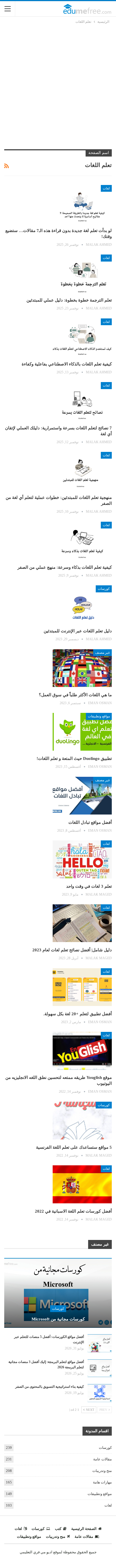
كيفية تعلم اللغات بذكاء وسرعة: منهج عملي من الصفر (64, 567)
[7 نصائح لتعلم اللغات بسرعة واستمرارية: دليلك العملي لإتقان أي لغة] (82, 401)
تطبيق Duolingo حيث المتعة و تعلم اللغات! (74, 758)
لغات (106, 188)
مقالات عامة (102, 1459)
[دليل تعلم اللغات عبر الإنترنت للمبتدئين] (82, 604)
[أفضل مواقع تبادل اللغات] (82, 796)
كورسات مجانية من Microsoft (58, 1319)
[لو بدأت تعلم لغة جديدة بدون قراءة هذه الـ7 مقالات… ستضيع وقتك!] (82, 204)
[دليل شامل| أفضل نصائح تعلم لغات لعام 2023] (82, 923)
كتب (58, 1529)
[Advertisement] (58, 86)
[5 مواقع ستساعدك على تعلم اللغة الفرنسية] (82, 1120)
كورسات (104, 589)
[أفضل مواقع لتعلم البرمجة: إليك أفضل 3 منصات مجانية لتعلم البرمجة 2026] (100, 1368)
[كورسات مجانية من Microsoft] (58, 1293)
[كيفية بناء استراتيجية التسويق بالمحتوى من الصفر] (100, 1393)
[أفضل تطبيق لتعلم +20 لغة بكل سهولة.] (82, 987)
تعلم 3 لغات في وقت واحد (88, 886)
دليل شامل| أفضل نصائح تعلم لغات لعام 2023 (72, 950)
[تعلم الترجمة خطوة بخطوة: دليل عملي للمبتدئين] (82, 273)
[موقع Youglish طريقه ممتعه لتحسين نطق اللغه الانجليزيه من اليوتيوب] (82, 1051)
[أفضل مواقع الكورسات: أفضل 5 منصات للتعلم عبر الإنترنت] (100, 1343)
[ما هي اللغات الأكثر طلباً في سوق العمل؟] (82, 668)
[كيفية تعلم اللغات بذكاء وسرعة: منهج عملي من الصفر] (82, 540)
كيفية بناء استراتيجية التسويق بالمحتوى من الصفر (49, 1387)
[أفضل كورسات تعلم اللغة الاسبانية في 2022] (82, 1184)
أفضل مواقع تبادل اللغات (90, 822)
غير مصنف (102, 653)
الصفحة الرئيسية (84, 1529)
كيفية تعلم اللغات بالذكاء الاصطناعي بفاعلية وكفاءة (67, 364)
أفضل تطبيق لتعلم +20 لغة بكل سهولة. (77, 1014)
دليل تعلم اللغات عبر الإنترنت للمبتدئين (78, 631)
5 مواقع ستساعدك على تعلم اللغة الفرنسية (74, 1147)
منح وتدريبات (102, 1471)
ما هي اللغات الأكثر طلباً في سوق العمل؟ (75, 695)
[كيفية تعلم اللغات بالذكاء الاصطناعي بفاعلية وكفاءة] (82, 337)
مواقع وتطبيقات (99, 716)
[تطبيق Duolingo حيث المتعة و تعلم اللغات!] (82, 732)
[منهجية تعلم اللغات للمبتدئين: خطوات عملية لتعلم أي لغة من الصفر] (82, 471)
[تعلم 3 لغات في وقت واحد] (82, 859)
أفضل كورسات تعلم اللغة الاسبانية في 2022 (73, 1211)
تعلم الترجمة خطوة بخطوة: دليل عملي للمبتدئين (69, 300)
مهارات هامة (102, 1482)
